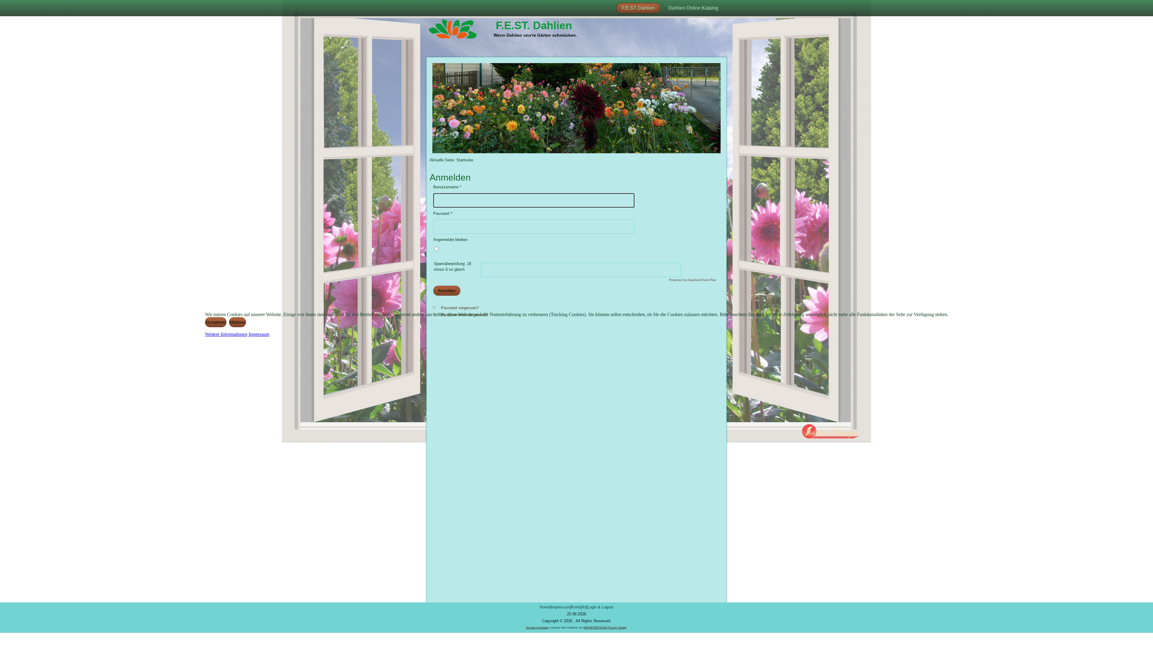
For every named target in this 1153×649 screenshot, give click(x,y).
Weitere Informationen (226, 334)
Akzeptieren (215, 322)
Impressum (259, 334)
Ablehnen (237, 322)
